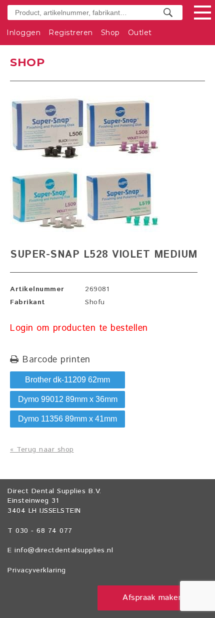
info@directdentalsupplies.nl (63, 550)
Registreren (70, 32)
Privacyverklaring (37, 570)
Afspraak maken (152, 597)
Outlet (140, 32)
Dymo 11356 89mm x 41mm (67, 419)
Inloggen (23, 32)
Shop (110, 32)
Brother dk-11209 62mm (67, 379)
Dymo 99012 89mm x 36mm (68, 399)
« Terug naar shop (42, 450)
